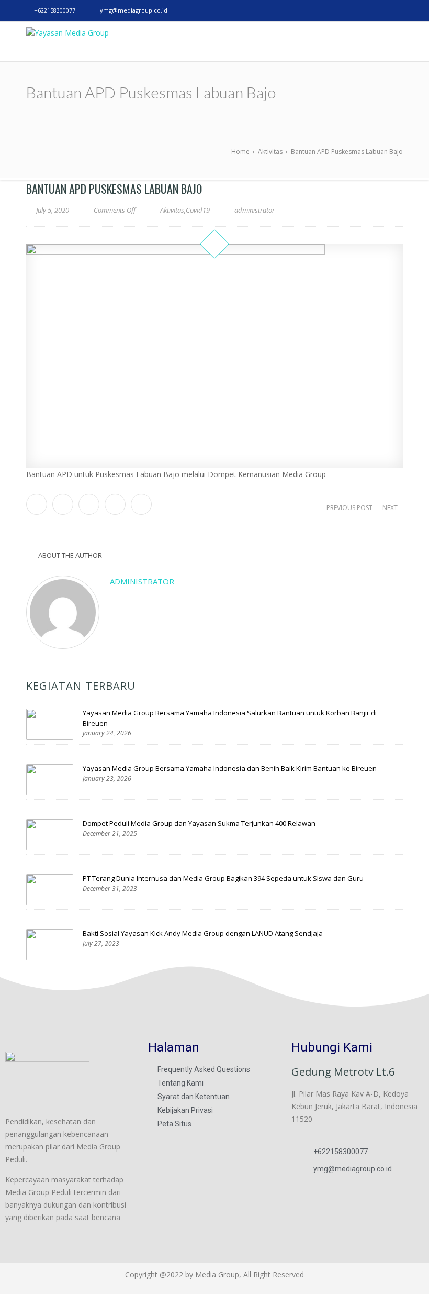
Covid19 (198, 210)
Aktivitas (172, 210)
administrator (142, 581)
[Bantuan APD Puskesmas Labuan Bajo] (214, 356)
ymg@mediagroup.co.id (133, 10)
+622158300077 (54, 10)
